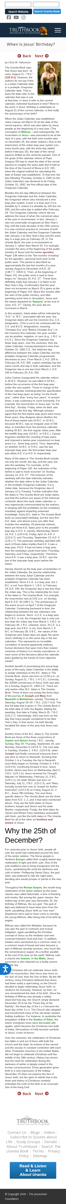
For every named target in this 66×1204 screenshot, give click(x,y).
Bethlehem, (27, 699)
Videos (49, 1132)
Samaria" (38, 301)
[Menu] (56, 30)
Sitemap (40, 1155)
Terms (38, 1151)
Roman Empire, (33, 887)
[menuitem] (56, 30)
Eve (23, 1019)
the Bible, (40, 958)
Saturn (24, 740)
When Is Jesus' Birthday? (31, 44)
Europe (20, 859)
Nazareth (10, 699)
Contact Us (17, 1132)
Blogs (35, 1132)
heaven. (26, 958)
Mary (43, 695)
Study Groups (28, 1141)
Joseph (29, 695)
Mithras (26, 131)
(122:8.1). (10, 77)
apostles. (48, 252)
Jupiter (9, 740)
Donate (50, 1141)
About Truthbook (22, 1146)
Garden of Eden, (43, 1019)
